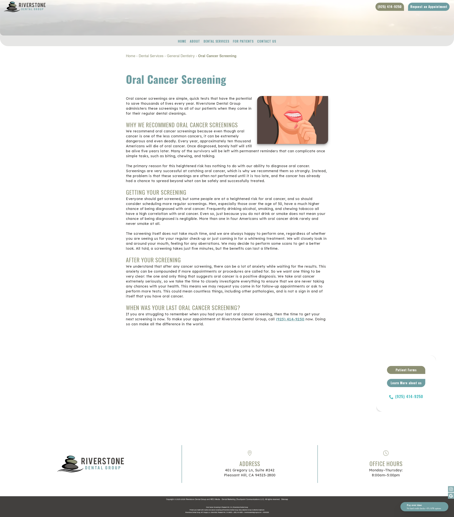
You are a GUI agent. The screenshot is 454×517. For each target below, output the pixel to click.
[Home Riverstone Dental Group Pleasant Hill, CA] (113, 7)
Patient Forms (406, 370)
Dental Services (216, 41)
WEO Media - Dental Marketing (223, 499)
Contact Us (266, 41)
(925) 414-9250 (290, 319)
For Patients (243, 41)
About (195, 41)
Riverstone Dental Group (196, 499)
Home (182, 41)
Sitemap (284, 499)
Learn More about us (406, 383)
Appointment (428, 6)
